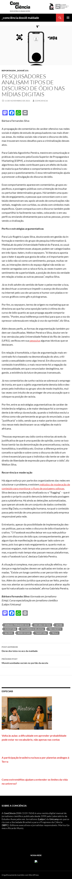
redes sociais (24, 633)
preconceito (55, 629)
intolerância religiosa (32, 629)
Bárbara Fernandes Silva (17, 625)
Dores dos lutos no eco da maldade (20, 649)
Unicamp (54, 819)
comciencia (41, 100)
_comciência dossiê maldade (20, 17)
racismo (9, 633)
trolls (54, 633)
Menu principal (68, 18)
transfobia (41, 633)
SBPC (5, 825)
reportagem (9, 70)
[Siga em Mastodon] (36, 861)
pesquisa (34, 340)
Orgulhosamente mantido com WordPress (20, 875)
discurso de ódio (42, 625)
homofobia (10, 629)
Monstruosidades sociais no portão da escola (25, 661)
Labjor (42, 819)
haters (59, 625)
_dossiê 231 (22, 70)
